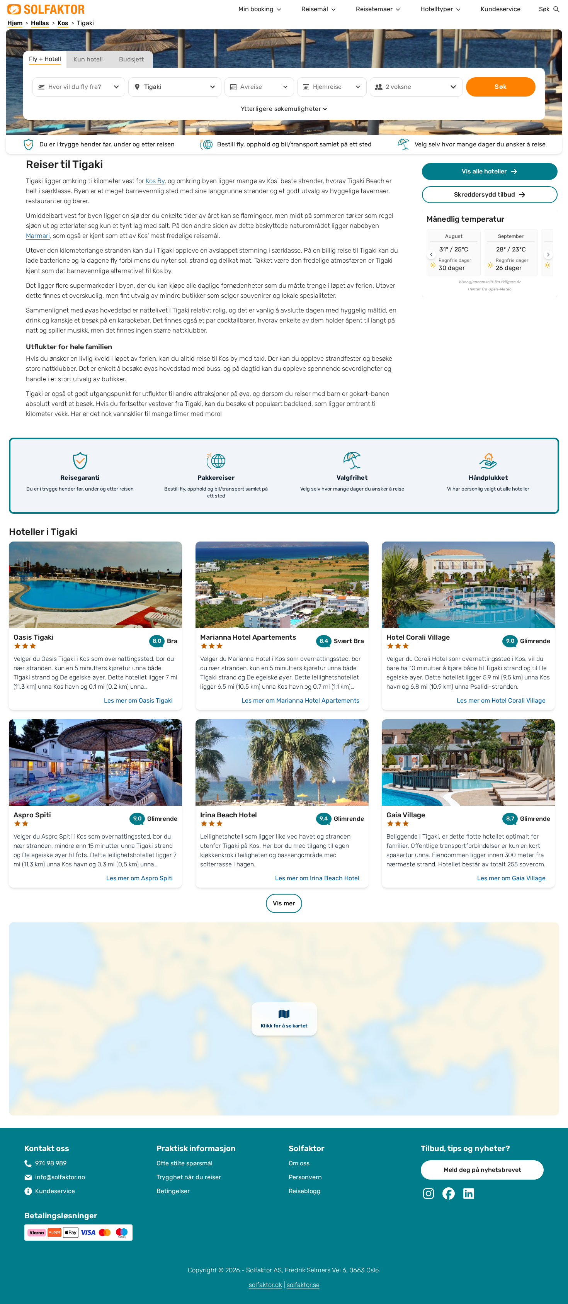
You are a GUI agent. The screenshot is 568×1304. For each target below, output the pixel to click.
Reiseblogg (305, 1191)
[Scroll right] (548, 254)
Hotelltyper (436, 9)
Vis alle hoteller (484, 171)
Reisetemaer (374, 9)
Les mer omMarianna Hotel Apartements (300, 700)
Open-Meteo (500, 289)
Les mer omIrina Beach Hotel (317, 878)
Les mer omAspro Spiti (139, 878)
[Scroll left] (431, 254)
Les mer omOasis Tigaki (138, 700)
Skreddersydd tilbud (484, 194)
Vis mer (284, 903)
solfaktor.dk (265, 1285)
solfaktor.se (303, 1285)
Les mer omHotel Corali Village (501, 700)
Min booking (256, 9)
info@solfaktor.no (60, 1177)
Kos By (155, 181)
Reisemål (314, 9)
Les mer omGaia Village (511, 878)
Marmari (38, 235)
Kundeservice (500, 9)
